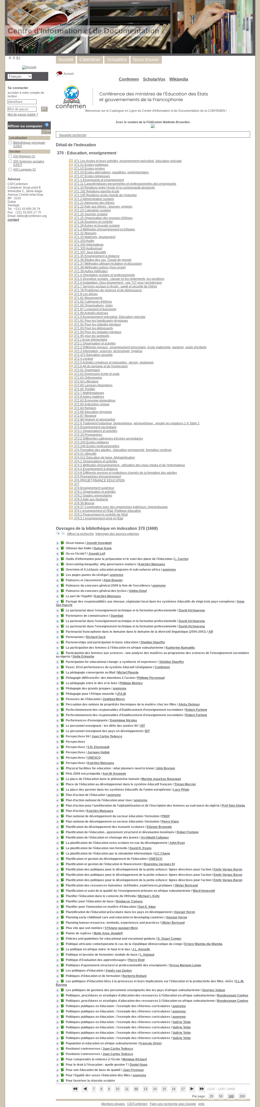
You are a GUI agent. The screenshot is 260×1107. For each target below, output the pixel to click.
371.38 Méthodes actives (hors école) (99, 267)
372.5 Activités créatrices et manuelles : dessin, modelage (113, 362)
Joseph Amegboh (99, 543)
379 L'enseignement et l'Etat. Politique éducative (107, 511)
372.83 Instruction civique (91, 404)
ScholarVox (154, 79)
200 (242, 1096)
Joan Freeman (133, 1070)
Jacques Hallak (98, 752)
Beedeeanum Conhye (232, 995)
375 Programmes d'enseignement (97, 476)
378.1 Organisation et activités (94, 492)
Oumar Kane (102, 548)
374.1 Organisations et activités (95, 461)
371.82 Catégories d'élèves (92, 301)
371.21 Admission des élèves (94, 203)
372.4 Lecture (83, 358)
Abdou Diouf (138, 591)
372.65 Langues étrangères (92, 385)
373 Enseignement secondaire (95, 427)
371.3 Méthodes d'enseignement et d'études (104, 229)
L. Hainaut (147, 954)
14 (155, 1089)
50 (221, 1096)
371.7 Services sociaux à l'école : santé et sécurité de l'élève (115, 286)
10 (117, 1089)
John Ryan (177, 843)
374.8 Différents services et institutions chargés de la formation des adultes (125, 473)
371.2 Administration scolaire (93, 199)
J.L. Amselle (141, 949)
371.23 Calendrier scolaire (92, 210)
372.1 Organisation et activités (94, 343)
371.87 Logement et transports (94, 309)
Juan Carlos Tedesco (107, 736)
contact (13, 220)
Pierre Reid (136, 960)
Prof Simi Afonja (233, 805)
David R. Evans (140, 848)
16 (173, 1089)
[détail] (57, 543)
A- (10, 57)
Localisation (18, 138)
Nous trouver (146, 59)
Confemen (129, 79)
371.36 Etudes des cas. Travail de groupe (102, 260)
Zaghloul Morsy (114, 699)
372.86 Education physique (92, 412)
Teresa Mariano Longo (185, 965)
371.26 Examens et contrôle (93, 222)
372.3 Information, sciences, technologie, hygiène (107, 351)
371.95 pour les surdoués (91, 336)
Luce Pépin (181, 789)
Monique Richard (134, 1059)
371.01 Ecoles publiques (90, 165)
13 (145, 1089)
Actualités (117, 59)
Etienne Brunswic (159, 827)
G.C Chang (162, 853)
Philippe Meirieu (131, 683)
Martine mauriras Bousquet (161, 779)
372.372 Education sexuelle (93, 355)
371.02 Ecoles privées (89, 168)
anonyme (169, 569)
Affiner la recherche (80, 534)
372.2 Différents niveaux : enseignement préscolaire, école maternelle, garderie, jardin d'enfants (139, 347)
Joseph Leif (96, 553)
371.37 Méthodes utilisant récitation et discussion (107, 263)
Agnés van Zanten (119, 970)
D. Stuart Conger (169, 938)
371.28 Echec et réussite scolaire (96, 225)
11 (126, 1089)
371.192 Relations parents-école (96, 191)
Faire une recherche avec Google (173, 1104)
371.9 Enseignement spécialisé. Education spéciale (109, 317)
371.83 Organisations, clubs (93, 305)
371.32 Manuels (84, 233)
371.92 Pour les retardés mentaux (97, 324)
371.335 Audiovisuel (87, 248)
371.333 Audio (83, 241)
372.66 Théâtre (84, 389)
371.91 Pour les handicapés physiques (100, 320)
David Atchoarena (192, 610)
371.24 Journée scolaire (90, 214)
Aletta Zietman (189, 704)
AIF (210, 631)
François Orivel (150, 1043)
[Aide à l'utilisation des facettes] (46, 125)
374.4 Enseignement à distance (95, 469)
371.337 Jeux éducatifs (89, 252)
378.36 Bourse (83, 503)
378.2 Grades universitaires (92, 495)
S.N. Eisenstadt (98, 747)
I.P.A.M (121, 694)
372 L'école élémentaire (90, 339)
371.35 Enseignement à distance (96, 256)
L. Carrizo (181, 559)
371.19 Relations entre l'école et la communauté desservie (114, 187)
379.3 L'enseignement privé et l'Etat (98, 518)
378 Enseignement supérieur (93, 488)
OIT (142, 726)
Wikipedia (178, 79)
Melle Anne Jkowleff (108, 933)
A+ (18, 58)
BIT (147, 731)
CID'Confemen (137, 1104)
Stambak (116, 616)
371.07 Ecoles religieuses (91, 176)
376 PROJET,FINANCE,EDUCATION (99, 480)
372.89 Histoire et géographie (94, 419)
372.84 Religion (84, 408)
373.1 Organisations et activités (95, 431)
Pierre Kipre (170, 821)
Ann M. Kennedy (114, 773)
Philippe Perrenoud (151, 678)
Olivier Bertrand (186, 885)
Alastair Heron (184, 912)
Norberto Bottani (134, 976)
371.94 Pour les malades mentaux (97, 332)
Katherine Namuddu (180, 647)
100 (231, 1096)
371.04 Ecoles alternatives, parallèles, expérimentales (111, 172)
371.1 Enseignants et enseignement (98, 180)
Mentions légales (113, 1104)
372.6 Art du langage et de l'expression (100, 366)
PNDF (165, 816)
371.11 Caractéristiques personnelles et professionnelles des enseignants (124, 184)
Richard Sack (96, 637)
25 (211, 1096)
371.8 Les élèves (85, 294)
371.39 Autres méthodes (90, 271)
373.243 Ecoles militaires (91, 442)
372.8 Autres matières (88, 396)
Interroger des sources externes (117, 534)
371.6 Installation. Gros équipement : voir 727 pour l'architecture (117, 282)
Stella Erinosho (83, 656)
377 (76, 484)
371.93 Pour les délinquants (93, 328)
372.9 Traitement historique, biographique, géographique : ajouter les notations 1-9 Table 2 (136, 423)
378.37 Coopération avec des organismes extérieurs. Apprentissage (120, 507)
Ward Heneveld (204, 891)
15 (164, 1089)
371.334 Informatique (88, 244)
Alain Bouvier (113, 580)
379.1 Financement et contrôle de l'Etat (100, 514)
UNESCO (94, 757)
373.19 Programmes (87, 435)
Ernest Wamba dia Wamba (203, 944)
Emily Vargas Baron (228, 869)
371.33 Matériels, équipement (94, 237)
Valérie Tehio (181, 1022)
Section (14, 151)
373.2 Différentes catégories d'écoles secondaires (108, 438)
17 (183, 1089)
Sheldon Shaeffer (152, 642)
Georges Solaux (213, 990)
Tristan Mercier (185, 784)
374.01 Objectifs (84, 454)
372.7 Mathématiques (88, 393)
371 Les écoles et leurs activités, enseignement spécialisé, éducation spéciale (127, 161)
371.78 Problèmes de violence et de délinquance (107, 290)
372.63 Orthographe (87, 377)
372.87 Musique (84, 416)
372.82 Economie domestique (94, 400)
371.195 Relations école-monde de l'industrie (105, 195)
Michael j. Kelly (149, 896)
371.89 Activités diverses (90, 313)
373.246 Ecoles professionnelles (96, 446)
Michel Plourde (128, 672)
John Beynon (165, 768)
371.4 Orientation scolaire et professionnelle (104, 275)
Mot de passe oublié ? (23, 114)
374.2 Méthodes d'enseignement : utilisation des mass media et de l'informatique (129, 465)
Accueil (68, 74)
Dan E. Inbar (147, 907)
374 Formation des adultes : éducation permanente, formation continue (122, 450)
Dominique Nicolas (123, 720)
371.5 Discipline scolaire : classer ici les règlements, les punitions (118, 279)
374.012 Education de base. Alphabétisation (104, 457)
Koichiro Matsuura (151, 564)
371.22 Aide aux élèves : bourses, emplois (102, 206)
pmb (201, 1104)
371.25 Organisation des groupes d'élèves (103, 218)
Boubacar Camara (129, 901)
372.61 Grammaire (86, 370)
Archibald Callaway (155, 837)
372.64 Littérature (86, 381)
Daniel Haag (138, 1064)
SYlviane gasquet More (121, 928)
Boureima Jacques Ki (159, 864)
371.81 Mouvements (87, 298)
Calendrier (90, 59)
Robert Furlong (196, 710)
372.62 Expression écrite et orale (96, 374)
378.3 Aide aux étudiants (90, 499)
